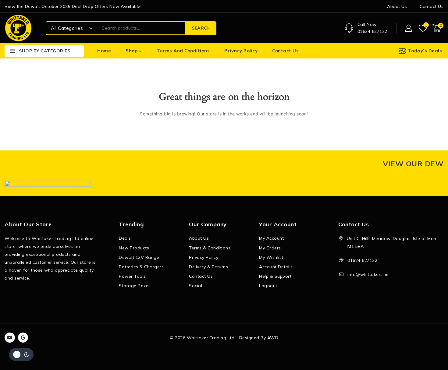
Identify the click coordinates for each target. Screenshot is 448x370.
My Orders (270, 248)
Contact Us (431, 6)
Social (195, 285)
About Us (397, 6)
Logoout (268, 285)
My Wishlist (271, 257)
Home (104, 51)
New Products (134, 248)
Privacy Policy (241, 51)
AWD (273, 337)
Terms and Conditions (183, 51)
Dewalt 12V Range (139, 257)
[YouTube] (10, 338)
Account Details (276, 267)
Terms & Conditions (209, 248)
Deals (125, 238)
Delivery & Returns (208, 267)
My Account (271, 238)
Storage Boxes (135, 285)
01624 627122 (362, 260)
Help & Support (275, 276)
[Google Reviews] (23, 338)
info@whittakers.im (367, 274)
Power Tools (132, 276)
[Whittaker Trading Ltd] (18, 27)
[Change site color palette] (21, 354)
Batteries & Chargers (141, 267)
